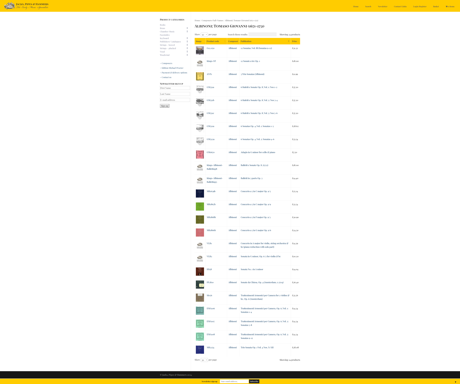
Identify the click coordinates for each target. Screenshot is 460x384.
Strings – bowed (167, 45)
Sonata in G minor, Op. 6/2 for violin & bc (261, 256)
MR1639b (211, 191)
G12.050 (210, 48)
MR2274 (210, 347)
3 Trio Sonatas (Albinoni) (252, 74)
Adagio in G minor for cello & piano (258, 152)
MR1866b (211, 230)
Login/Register (419, 6)
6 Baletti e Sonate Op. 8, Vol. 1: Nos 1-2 (259, 87)
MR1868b (211, 217)
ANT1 (209, 74)
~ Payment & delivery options (173, 72)
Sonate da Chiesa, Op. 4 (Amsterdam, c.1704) (262, 282)
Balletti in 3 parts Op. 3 (251, 178)
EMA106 (211, 308)
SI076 (209, 295)
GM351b (210, 100)
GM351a (210, 87)
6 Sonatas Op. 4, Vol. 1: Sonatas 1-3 (257, 126)
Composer (233, 41)
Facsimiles (165, 35)
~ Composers (166, 63)
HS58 (209, 269)
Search (368, 6)
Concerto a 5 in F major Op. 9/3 (255, 217)
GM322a (210, 139)
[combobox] (204, 34)
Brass (162, 28)
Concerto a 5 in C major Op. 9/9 (256, 204)
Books (162, 24)
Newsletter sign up (209, 381)
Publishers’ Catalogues (170, 41)
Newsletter (382, 6)
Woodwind (165, 55)
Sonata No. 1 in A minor (252, 269)
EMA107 (211, 321)
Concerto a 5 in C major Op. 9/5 (256, 191)
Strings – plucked (168, 48)
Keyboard (164, 38)
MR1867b (211, 204)
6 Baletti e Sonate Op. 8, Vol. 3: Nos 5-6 (259, 113)
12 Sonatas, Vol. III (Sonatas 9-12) (256, 48)
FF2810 (210, 282)
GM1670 (211, 152)
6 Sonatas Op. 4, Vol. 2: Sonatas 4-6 (257, 139)
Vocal (162, 51)
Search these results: (238, 34)
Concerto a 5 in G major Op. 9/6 (256, 230)
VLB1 (209, 243)
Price (294, 41)
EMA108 (211, 334)
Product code (213, 41)
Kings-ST (211, 61)
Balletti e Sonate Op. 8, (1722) (254, 165)
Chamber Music (167, 31)
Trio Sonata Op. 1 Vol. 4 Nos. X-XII (257, 347)
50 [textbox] (203, 34)
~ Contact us (165, 77)
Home (356, 6)
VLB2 (209, 256)
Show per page (206, 34)
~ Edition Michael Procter (171, 68)
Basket (436, 6)
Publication (246, 41)
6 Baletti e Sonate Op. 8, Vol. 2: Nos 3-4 (259, 100)
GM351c (210, 113)
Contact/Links (400, 6)
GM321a (210, 126)
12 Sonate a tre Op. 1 (250, 61)
